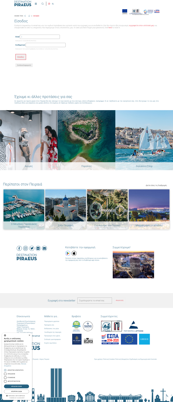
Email (17, 37)
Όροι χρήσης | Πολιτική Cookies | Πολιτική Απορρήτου (111, 359)
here (110, 28)
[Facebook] (19, 248)
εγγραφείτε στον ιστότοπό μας (141, 25)
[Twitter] (31, 248)
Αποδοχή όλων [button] (16, 386)
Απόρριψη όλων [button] (16, 391)
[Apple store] (74, 253)
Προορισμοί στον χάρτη (52, 336)
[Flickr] (38, 248)
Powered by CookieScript (17, 398)
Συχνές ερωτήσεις (50, 343)
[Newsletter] (44, 248)
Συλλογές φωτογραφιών (52, 339)
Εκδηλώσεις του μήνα (51, 328)
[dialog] (17, 366)
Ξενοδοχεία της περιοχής (52, 332)
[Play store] (67, 253)
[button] (17, 396)
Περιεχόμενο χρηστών (51, 321)
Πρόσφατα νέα (49, 325)
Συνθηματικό (20, 45)
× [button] (29, 335)
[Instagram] (25, 248)
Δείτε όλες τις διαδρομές (156, 185)
